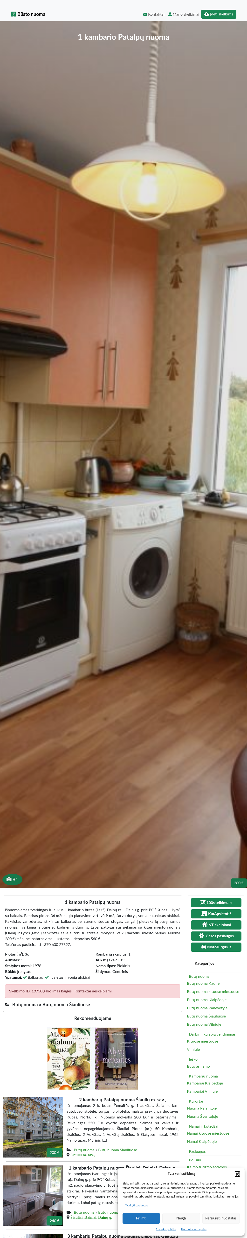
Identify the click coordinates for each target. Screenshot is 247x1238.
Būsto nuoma (30, 14)
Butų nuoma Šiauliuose (117, 1150)
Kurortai (196, 1101)
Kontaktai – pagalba (193, 1229)
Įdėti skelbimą (221, 14)
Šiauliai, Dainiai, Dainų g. (91, 1217)
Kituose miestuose (202, 1041)
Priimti (141, 1218)
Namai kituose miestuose (208, 1133)
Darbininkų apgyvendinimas (212, 1034)
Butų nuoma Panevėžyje (207, 1008)
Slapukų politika (166, 1229)
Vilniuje (193, 1049)
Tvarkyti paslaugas (136, 1205)
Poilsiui (195, 1160)
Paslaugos (197, 1151)
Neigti (181, 1218)
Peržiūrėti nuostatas (221, 1218)
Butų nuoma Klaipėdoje (206, 1000)
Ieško (193, 1059)
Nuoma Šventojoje (202, 1116)
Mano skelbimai (185, 14)
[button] (237, 1173)
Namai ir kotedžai (203, 1126)
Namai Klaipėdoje (202, 1142)
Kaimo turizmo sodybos (207, 1167)
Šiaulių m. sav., (82, 1155)
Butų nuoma (84, 1150)
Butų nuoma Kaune (203, 983)
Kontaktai (156, 14)
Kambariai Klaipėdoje (205, 1083)
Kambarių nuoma (203, 1076)
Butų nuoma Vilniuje (204, 1024)
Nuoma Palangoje (202, 1108)
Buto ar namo (198, 1066)
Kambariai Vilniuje (202, 1091)
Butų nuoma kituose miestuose (213, 992)
